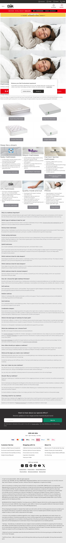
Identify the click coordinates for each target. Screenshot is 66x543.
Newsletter (32, 455)
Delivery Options (27, 450)
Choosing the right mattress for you (52, 222)
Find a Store (26, 452)
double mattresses (12, 335)
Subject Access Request (7, 455)
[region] (33, 87)
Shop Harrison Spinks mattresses (55, 176)
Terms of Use (42, 471)
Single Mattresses (49, 139)
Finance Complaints (14, 448)
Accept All (38, 91)
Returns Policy (17, 452)
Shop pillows (55, 207)
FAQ (8, 448)
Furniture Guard (5, 450)
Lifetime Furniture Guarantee (30, 448)
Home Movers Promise (7, 452)
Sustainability (58, 450)
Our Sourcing (48, 455)
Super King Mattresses (16, 119)
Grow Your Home (33, 452)
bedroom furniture (21, 402)
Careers (53, 452)
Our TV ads (52, 448)
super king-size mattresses (30, 341)
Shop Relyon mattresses (33, 171)
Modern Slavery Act (50, 450)
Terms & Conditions (33, 471)
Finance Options (36, 450)
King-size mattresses (7, 340)
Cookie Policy (22, 469)
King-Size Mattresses (49, 119)
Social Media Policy (41, 469)
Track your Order (27, 457)
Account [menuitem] (53, 7)
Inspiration (26, 455)
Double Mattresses (16, 139)
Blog (40, 448)
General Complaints (15, 450)
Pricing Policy (23, 471)
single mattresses (8, 333)
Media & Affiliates (60, 452)
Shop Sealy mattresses (11, 172)
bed (19, 398)
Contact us (4, 448)
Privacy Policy (31, 469)
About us (47, 448)
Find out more (33, 207)
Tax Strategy (48, 452)
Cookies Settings (27, 91)
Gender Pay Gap (59, 448)
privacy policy (35, 424)
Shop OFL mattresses (11, 205)
